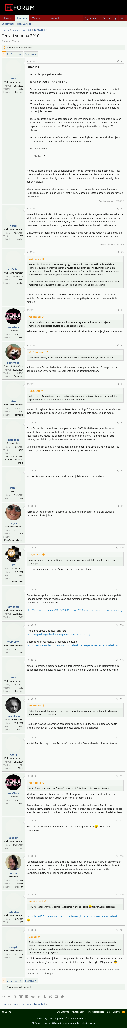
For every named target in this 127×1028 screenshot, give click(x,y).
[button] (46, 18)
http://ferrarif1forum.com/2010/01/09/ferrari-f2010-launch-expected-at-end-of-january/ (75, 610)
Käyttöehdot (78, 1011)
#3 (122, 252)
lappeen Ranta (16, 581)
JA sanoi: (33, 936)
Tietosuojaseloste (95, 1011)
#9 (122, 506)
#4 (122, 310)
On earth (19, 886)
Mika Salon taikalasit (13, 540)
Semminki (18, 376)
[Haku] (122, 18)
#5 (122, 345)
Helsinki (19, 239)
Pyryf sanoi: (34, 390)
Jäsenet (55, 18)
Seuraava (29, 54)
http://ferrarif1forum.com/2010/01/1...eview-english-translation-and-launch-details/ (73, 916)
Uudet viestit (8, 23)
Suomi (7, 1011)
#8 (122, 470)
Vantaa (20, 283)
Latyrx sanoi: (35, 554)
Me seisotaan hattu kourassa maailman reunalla (14, 459)
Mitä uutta (37, 18)
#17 (122, 820)
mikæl (7, 41)
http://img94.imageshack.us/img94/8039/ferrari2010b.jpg (59, 634)
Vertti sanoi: (35, 258)
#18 (122, 856)
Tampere (19, 92)
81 (20, 54)
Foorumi (22, 18)
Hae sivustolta (24, 23)
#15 (122, 737)
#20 (122, 930)
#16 (122, 776)
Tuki (108, 1011)
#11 (122, 589)
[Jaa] (118, 61)
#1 (122, 61)
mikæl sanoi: (35, 316)
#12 (122, 624)
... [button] (16, 54)
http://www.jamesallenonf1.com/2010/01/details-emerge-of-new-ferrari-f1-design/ (72, 645)
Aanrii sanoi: (35, 782)
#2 (122, 208)
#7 (122, 422)
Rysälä (20, 729)
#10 (122, 547)
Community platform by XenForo (63, 1018)
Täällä (20, 768)
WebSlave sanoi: (37, 352)
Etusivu (8, 18)
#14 (122, 698)
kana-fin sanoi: (36, 901)
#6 (122, 384)
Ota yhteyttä (63, 1011)
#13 (122, 660)
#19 (122, 894)
